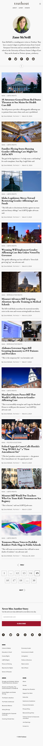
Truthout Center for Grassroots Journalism (31, 717)
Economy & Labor (26, 648)
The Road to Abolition (8, 698)
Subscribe (25, 697)
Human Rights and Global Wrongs (9, 693)
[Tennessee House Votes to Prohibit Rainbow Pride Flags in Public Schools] (21, 525)
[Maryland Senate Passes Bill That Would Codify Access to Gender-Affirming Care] (21, 377)
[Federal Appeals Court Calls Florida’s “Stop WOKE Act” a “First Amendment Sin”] (21, 429)
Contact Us (26, 726)
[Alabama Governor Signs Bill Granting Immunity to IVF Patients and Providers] (21, 331)
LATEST (21, 8)
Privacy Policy (26, 709)
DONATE (27, 8)
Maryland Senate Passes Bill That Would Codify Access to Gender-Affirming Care (19, 397)
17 (14, 580)
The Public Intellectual (8, 702)
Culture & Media (6, 648)
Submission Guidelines (29, 701)
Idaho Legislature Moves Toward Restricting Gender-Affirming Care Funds (20, 200)
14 (30, 573)
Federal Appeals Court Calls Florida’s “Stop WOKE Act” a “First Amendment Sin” (21, 449)
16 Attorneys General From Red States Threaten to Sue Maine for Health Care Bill (21, 102)
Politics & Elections (14, 442)
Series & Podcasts (7, 672)
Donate (25, 685)
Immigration (25, 656)
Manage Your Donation (29, 689)
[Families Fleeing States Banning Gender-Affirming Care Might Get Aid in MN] (21, 132)
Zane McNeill (8, 116)
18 (20, 580)
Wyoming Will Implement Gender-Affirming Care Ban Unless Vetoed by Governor (21, 252)
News (3, 96)
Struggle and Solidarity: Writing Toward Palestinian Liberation (10, 682)
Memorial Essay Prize (28, 713)
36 (33, 580)
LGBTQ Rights (11, 96)
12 (17, 573)
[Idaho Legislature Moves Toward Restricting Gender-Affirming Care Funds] (21, 181)
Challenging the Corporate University (9, 714)
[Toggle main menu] (40, 4)
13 (24, 573)
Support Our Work (27, 693)
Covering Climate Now (8, 719)
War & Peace (25, 668)
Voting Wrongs (6, 709)
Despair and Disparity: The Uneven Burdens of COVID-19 (10, 687)
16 (7, 580)
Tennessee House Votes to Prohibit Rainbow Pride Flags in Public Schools (21, 543)
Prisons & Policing (7, 664)
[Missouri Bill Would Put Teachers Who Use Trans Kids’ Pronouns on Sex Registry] (21, 478)
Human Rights (6, 656)
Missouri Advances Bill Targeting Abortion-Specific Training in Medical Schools (21, 301)
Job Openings (26, 722)
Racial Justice (25, 664)
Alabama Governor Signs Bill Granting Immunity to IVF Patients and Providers (20, 350)
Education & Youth (7, 652)
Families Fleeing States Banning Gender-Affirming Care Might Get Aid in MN (19, 151)
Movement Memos (7, 706)
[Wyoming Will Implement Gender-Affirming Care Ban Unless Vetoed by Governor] (21, 233)
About (24, 681)
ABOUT (15, 8)
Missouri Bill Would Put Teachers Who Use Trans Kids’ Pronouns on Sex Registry (21, 498)
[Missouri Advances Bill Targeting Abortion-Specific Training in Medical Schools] (21, 282)
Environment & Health (27, 652)
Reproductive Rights (14, 295)
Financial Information (28, 705)
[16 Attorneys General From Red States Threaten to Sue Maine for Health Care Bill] (21, 82)
